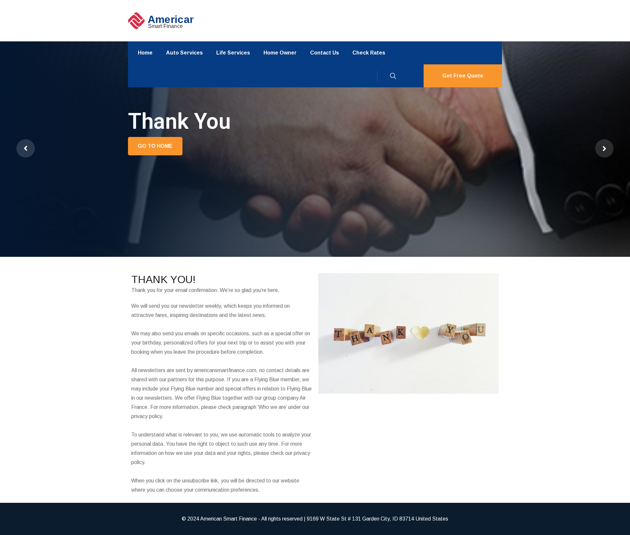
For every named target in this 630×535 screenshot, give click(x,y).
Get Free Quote (462, 75)
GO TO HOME (155, 146)
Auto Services (184, 53)
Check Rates (368, 53)
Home (145, 53)
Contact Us (324, 53)
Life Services (233, 53)
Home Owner (280, 53)
